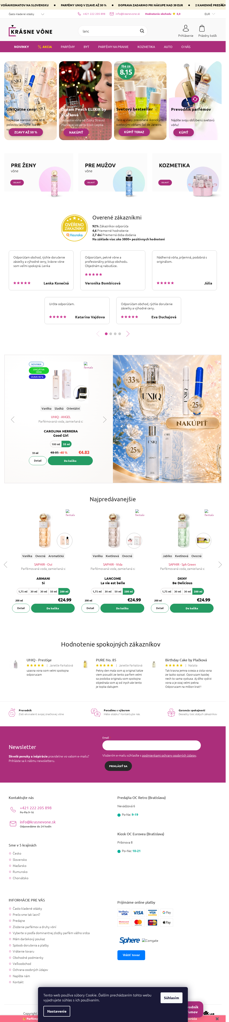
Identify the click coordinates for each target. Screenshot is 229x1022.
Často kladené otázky (21, 14)
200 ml (64, 591)
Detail (38, 460)
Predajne (19, 920)
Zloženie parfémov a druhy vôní (34, 926)
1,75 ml (23, 591)
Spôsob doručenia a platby (31, 945)
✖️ (217, 1018)
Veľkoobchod (22, 963)
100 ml (56, 444)
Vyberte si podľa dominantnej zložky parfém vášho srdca (51, 933)
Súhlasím (171, 997)
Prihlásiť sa (118, 766)
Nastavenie (56, 1011)
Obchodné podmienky (28, 957)
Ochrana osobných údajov (30, 969)
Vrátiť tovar (131, 955)
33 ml (66, 444)
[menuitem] (18, 46)
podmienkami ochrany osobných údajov (169, 755)
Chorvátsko (20, 878)
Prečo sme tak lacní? (26, 914)
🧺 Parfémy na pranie (37, 1018)
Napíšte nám (21, 976)
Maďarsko (19, 866)
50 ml (53, 591)
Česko (17, 853)
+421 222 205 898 (36, 809)
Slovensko (20, 859)
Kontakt (18, 982)
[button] (106, 333)
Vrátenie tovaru (23, 951)
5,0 (162, 13)
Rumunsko (20, 872)
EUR (208, 14)
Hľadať (142, 31)
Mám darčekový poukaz (29, 939)
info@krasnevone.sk (38, 823)
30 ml (33, 591)
